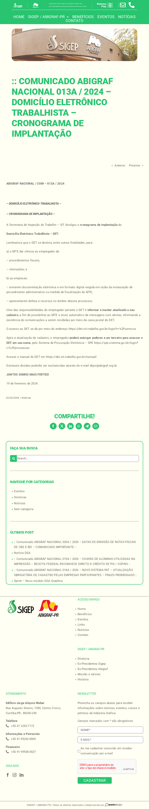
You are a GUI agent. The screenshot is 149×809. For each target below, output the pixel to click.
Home (82, 609)
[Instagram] (14, 775)
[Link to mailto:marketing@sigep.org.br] (123, 5)
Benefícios (85, 614)
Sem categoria (23, 509)
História (83, 679)
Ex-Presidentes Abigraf (93, 669)
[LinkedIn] (21, 775)
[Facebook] (8, 775)
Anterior (119, 165)
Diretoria (83, 658)
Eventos (19, 491)
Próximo (134, 165)
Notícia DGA (22, 553)
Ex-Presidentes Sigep (92, 663)
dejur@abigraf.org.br (103, 365)
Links (81, 624)
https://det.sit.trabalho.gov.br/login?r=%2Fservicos (102, 329)
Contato (83, 635)
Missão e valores (89, 674)
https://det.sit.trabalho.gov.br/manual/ (71, 357)
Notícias (26, 397)
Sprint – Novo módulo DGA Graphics (38, 581)
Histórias (20, 497)
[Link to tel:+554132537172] (131, 5)
